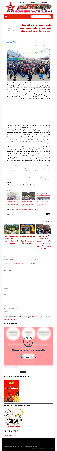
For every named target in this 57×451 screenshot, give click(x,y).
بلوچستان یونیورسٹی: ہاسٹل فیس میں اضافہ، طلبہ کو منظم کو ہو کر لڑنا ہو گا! (27, 239)
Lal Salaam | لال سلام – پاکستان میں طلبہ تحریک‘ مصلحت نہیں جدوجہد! (23, 259)
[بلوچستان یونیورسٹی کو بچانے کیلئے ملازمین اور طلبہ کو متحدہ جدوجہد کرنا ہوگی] (43, 196)
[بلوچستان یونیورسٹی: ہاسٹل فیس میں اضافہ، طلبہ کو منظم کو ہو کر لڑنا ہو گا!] (27, 229)
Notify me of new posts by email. (11, 308)
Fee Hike (12, 209)
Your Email (6, 294)
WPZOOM (51, 448)
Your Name (6, 288)
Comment (6, 273)
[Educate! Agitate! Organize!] (28, 6)
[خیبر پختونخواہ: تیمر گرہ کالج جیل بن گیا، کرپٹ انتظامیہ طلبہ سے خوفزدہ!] (11, 229)
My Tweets (8, 435)
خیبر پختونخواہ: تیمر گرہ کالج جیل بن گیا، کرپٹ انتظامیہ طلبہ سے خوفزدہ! (11, 239)
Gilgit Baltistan (18, 209)
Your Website (6, 300)
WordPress (39, 448)
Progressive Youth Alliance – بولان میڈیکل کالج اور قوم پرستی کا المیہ (23, 263)
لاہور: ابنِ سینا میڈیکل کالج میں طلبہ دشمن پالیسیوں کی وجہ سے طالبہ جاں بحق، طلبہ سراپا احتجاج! (44, 242)
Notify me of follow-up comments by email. (13, 305)
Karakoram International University (30, 209)
